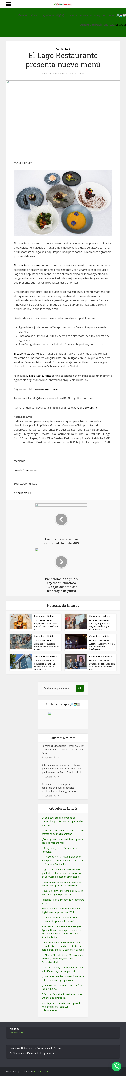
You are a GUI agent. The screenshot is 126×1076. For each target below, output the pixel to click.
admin (81, 73)
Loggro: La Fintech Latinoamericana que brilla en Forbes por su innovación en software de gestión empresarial (62, 873)
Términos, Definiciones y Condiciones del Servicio (36, 1048)
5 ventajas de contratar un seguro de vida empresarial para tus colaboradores (61, 1006)
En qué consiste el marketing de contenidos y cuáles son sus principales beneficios (62, 821)
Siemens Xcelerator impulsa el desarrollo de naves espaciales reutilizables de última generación (59, 787)
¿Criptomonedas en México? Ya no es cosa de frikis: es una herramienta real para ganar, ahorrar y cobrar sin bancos (63, 946)
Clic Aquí (121, 24)
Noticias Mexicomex (44, 620)
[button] (116, 1066)
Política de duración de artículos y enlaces (32, 1053)
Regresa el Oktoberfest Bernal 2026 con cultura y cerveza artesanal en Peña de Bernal (63, 749)
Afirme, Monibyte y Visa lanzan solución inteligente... (102, 646)
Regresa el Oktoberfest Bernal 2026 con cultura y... (46, 626)
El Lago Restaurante (26, 265)
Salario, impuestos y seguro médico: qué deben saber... (99, 626)
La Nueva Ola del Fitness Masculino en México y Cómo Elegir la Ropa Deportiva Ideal (62, 958)
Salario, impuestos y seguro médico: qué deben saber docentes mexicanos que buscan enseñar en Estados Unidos (63, 768)
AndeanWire (23, 493)
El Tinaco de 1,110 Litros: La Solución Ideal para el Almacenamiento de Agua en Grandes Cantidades (62, 860)
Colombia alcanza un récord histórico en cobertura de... (44, 666)
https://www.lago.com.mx (44, 389)
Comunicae (63, 48)
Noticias (51, 615)
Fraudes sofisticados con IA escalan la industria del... (102, 666)
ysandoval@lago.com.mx (82, 407)
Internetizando (41, 1071)
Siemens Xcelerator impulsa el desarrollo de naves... (46, 646)
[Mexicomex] (63, 3)
